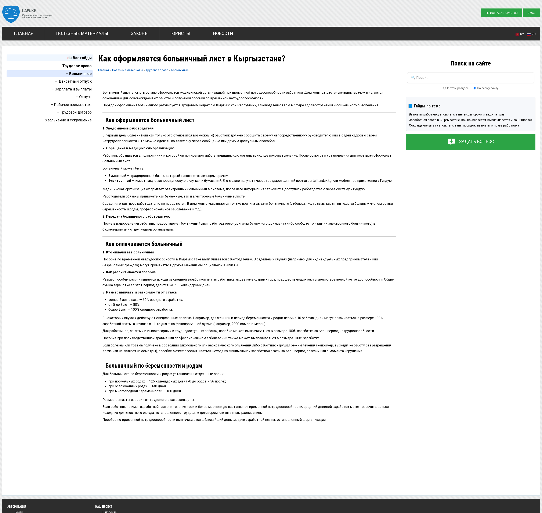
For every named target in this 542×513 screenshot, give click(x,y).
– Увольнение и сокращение (67, 120)
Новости (223, 33)
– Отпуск (84, 97)
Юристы (180, 33)
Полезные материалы (82, 33)
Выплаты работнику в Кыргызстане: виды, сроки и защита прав (457, 114)
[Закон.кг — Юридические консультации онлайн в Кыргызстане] (27, 14)
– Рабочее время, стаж (71, 105)
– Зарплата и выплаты (71, 89)
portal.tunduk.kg (320, 181)
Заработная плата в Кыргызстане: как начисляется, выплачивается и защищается (470, 120)
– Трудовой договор (74, 112)
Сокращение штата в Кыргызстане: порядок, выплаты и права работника (464, 125)
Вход (531, 12)
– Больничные (79, 74)
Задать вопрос (476, 141)
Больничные (180, 70)
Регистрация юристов (502, 12)
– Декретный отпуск (73, 81)
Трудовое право (77, 66)
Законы (140, 33)
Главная (23, 33)
